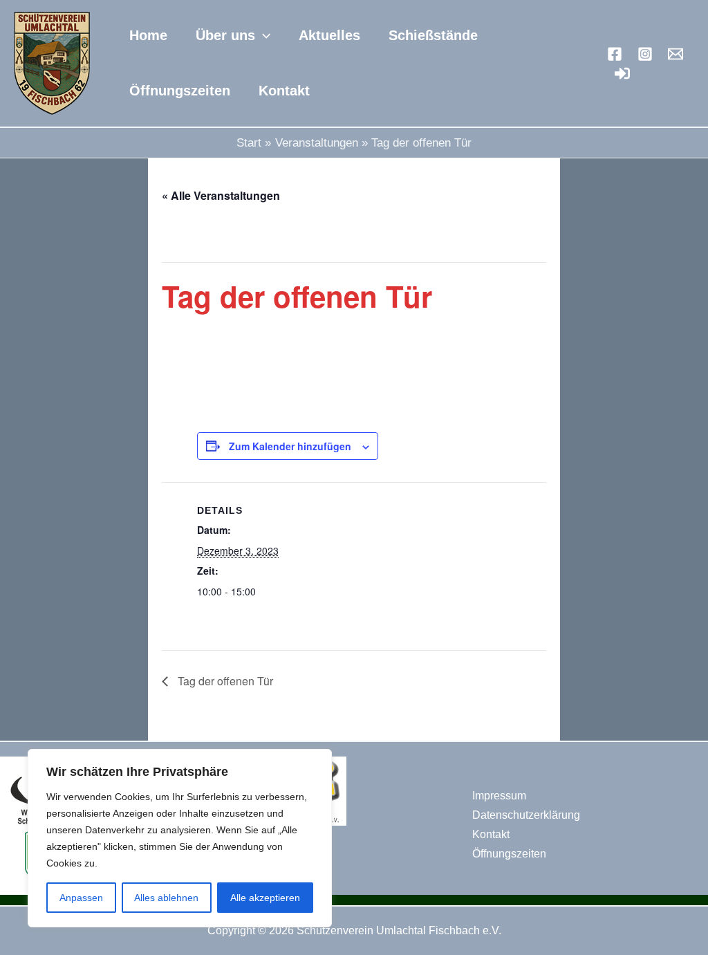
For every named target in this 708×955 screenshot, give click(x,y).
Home (148, 35)
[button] (262, 35)
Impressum (499, 795)
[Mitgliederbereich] (622, 73)
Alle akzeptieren (265, 897)
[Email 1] (675, 54)
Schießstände (433, 35)
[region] (180, 838)
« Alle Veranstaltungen (221, 195)
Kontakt (284, 90)
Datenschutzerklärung (526, 815)
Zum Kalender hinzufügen (290, 446)
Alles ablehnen (166, 897)
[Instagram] (645, 54)
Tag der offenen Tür (224, 681)
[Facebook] (614, 54)
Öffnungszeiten (179, 90)
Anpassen (81, 897)
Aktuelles (329, 35)
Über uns (225, 35)
